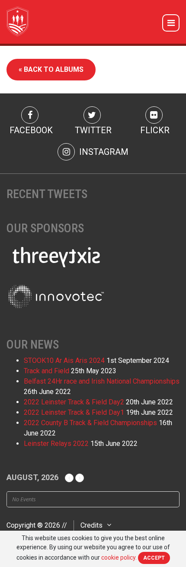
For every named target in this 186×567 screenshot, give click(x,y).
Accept (154, 558)
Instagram (102, 152)
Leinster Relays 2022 (56, 443)
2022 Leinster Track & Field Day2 (74, 402)
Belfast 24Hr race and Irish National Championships (102, 381)
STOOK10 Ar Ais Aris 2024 (64, 360)
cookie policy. (119, 557)
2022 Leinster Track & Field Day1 (74, 412)
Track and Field (46, 371)
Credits (91, 525)
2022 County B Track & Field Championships (90, 423)
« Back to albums (51, 69)
